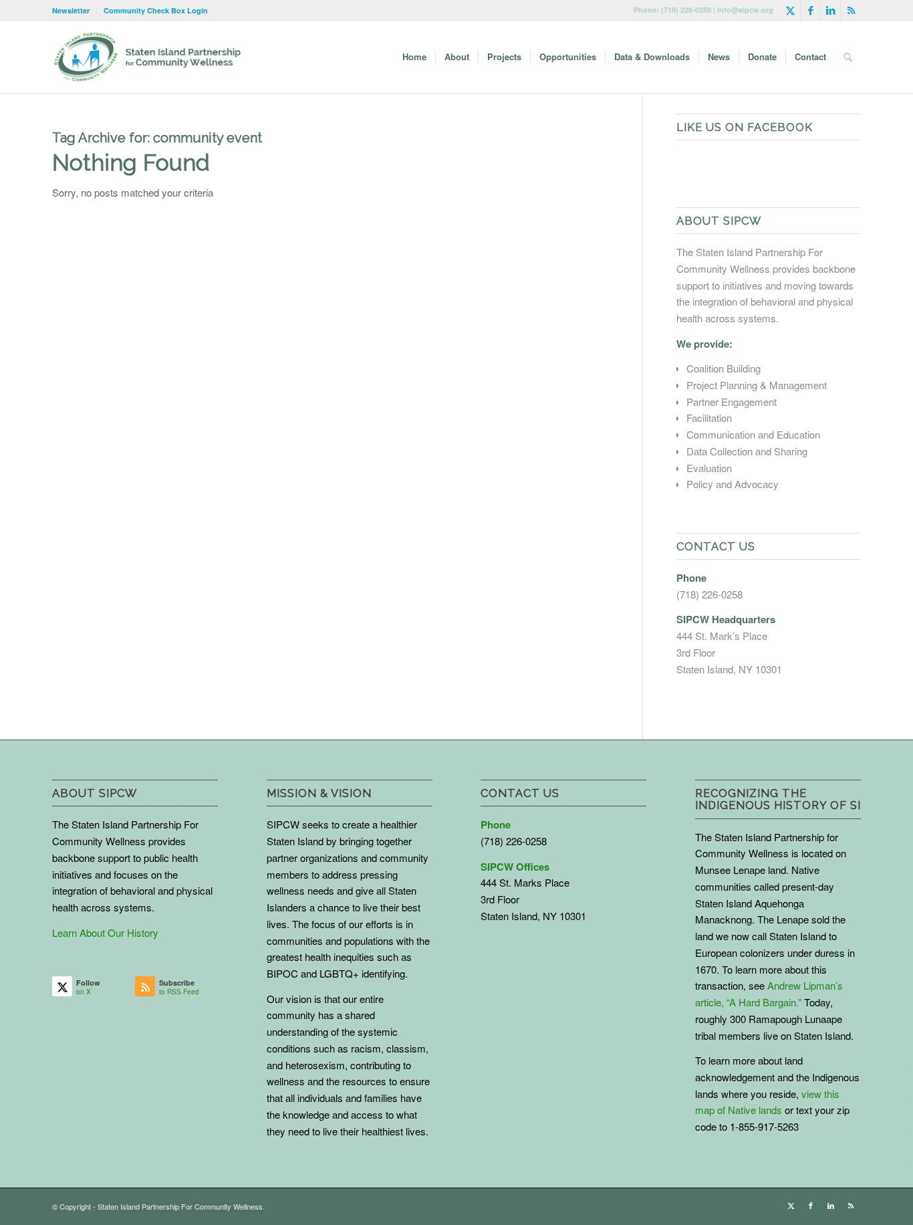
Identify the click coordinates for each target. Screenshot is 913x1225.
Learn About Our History (105, 932)
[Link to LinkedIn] (830, 10)
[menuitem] (74, 10)
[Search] (848, 56)
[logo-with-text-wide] (147, 56)
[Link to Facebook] (810, 10)
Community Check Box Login (156, 10)
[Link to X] (790, 10)
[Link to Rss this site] (851, 10)
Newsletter (71, 10)
